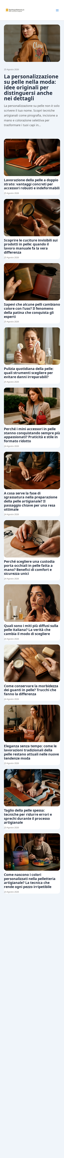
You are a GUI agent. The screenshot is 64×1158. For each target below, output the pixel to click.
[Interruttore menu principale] (57, 10)
